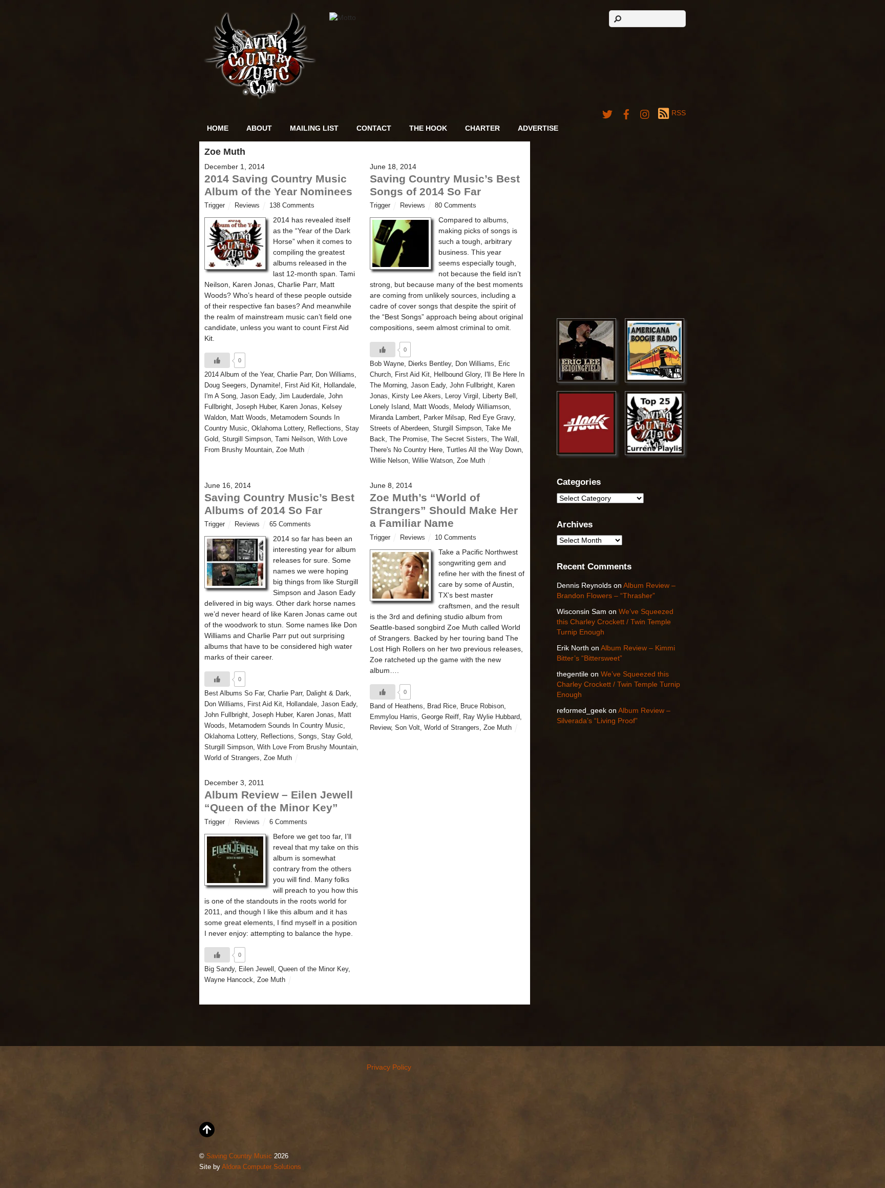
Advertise (538, 128)
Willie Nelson (389, 460)
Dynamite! (265, 385)
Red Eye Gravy (491, 417)
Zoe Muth (290, 450)
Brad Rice (441, 706)
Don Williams (334, 374)
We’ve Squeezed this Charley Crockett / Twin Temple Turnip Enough (615, 621)
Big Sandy (219, 969)
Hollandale (339, 385)
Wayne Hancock (228, 980)
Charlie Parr (294, 374)
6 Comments (288, 822)
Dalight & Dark (327, 693)
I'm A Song (220, 396)
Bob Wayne (387, 363)
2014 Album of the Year (238, 374)
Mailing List (314, 128)
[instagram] (645, 113)
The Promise (408, 439)
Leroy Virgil (461, 396)
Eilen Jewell (256, 969)
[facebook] (626, 113)
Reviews (247, 205)
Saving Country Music (239, 1156)
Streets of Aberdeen (399, 428)
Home (217, 128)
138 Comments (291, 205)
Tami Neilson (294, 439)
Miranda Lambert (394, 417)
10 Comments (455, 537)
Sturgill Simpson (246, 439)
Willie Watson (432, 460)
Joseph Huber (256, 407)
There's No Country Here (406, 450)
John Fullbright (471, 385)
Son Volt (407, 727)
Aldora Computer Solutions (261, 1167)
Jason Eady (257, 396)
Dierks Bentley (429, 363)
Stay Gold (336, 736)
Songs (307, 736)
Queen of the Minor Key (313, 969)
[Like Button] (217, 360)
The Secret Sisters (459, 439)
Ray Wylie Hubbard (491, 717)
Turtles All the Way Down (484, 450)
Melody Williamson (481, 407)
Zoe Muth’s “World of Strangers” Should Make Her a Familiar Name (444, 510)
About (259, 128)
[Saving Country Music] (260, 97)
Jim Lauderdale (301, 396)
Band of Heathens (396, 706)
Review (380, 727)
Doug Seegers (225, 385)
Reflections (324, 428)
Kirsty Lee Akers (416, 396)
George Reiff (440, 717)
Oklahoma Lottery (277, 428)
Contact (373, 128)
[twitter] (607, 113)
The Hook (428, 128)
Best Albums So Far (234, 693)
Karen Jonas (299, 407)
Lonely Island (389, 407)
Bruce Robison (482, 706)
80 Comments (455, 205)
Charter (482, 128)
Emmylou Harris (393, 717)
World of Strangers (232, 758)
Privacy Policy (389, 1067)
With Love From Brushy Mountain (306, 747)
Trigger (214, 205)
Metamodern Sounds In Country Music (286, 725)
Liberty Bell (499, 396)
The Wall (504, 439)
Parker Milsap (444, 417)
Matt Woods (248, 417)
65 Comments (290, 524)
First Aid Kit (302, 385)
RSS (678, 113)
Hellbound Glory (457, 374)
